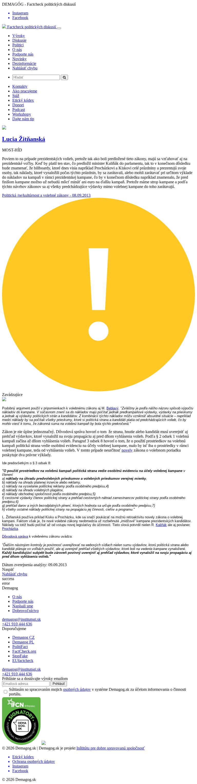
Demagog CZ (23, 637)
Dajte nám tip (23, 119)
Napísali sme (22, 606)
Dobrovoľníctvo (25, 610)
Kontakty (19, 86)
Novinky (19, 59)
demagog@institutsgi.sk (21, 619)
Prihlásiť (59, 684)
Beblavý (112, 408)
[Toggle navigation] (59, 28)
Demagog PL (23, 642)
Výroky (18, 35)
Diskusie (19, 40)
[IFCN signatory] (21, 743)
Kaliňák (161, 525)
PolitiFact (20, 646)
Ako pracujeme (24, 91)
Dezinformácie (24, 63)
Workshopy (21, 114)
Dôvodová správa (15, 536)
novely (127, 450)
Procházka (10, 529)
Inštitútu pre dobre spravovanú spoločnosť (110, 748)
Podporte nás (22, 54)
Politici (18, 45)
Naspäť (8, 569)
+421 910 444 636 (17, 624)
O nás (17, 49)
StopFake (20, 656)
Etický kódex (23, 100)
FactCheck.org (24, 651)
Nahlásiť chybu (24, 68)
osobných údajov (77, 689)
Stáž (15, 95)
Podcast (18, 109)
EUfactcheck (22, 660)
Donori (18, 105)
